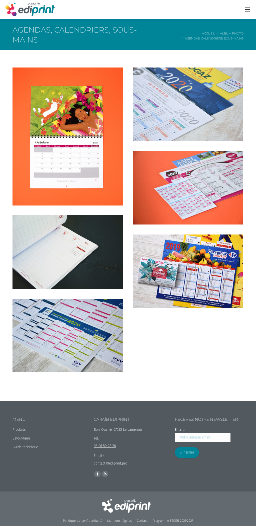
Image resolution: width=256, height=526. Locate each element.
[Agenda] (67, 252)
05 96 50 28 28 (105, 446)
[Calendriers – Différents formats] (188, 271)
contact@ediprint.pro (110, 463)
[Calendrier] (67, 137)
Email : (180, 430)
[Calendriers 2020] (188, 104)
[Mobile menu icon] (247, 9)
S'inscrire (187, 452)
